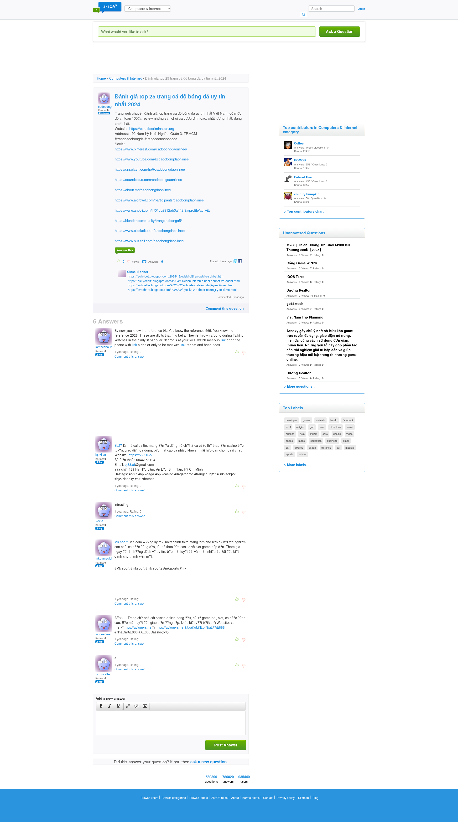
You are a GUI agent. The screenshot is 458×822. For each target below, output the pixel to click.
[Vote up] (119, 261)
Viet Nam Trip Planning (304, 317)
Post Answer (225, 745)
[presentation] (101, 706)
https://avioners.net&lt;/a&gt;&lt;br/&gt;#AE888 (190, 627)
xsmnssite (102, 674)
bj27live (100, 454)
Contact (268, 798)
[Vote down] (128, 261)
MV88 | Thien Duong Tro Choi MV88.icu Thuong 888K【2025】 (318, 247)
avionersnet (103, 634)
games (307, 420)
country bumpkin (306, 194)
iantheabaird (103, 346)
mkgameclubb (105, 558)
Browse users (149, 798)
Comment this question (225, 308)
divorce (299, 447)
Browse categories (174, 798)
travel (350, 427)
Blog (315, 798)
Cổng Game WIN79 (301, 263)
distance (326, 447)
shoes (289, 440)
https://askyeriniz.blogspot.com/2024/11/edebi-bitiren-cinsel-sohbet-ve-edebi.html (184, 280)
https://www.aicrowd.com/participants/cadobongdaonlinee (159, 199)
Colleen (299, 143)
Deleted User (303, 177)
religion (300, 427)
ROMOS (300, 160)
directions (335, 427)
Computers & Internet (125, 78)
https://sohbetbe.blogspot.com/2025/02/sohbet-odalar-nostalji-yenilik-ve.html (180, 285)
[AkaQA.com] (107, 7)
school (302, 454)
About (235, 798)
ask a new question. (209, 762)
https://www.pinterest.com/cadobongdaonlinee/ (151, 148)
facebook (348, 420)
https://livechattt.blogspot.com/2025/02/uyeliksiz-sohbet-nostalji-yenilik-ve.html (182, 289)
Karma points (251, 798)
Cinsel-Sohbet (137, 271)
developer (291, 420)
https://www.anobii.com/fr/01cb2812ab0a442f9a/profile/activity (163, 210)
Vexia (99, 521)
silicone (290, 434)
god (312, 427)
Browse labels (198, 798)
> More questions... (299, 386)
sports (289, 454)
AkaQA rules (219, 798)
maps (301, 440)
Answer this (125, 250)
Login (361, 8)
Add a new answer (110, 698)
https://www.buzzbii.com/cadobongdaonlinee (149, 240)
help (302, 434)
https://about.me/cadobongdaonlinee (143, 189)
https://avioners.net (138, 627)
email (346, 440)
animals (320, 420)
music (313, 434)
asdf (288, 427)
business (332, 440)
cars (325, 434)
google (337, 434)
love (322, 427)
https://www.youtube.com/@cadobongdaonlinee (152, 158)
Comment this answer (129, 356)
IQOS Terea (295, 276)
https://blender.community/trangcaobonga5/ (148, 220)
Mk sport (121, 541)
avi (338, 447)
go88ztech (294, 303)
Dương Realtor (298, 290)
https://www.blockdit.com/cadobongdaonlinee (150, 230)
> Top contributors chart (304, 211)
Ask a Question (340, 31)
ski (287, 447)
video (349, 434)
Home (101, 78)
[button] (101, 706)
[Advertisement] (180, 62)
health (333, 420)
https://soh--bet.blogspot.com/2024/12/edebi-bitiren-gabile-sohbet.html (176, 276)
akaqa (312, 447)
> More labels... (296, 464)
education (316, 440)
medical (349, 447)
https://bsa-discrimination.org (151, 128)
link (223, 340)
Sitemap (303, 798)
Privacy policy (286, 798)
